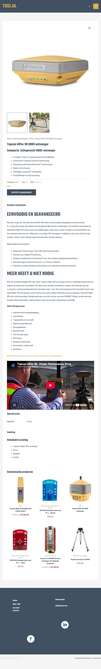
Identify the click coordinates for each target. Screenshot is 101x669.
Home (9, 139)
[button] (89, 6)
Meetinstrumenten (20, 139)
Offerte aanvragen (21, 192)
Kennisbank (60, 599)
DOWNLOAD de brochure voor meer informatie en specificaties (34, 355)
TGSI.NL (9, 6)
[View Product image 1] (17, 123)
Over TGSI (16, 604)
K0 (27, 182)
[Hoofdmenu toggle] (96, 6)
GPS (31, 139)
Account (16, 607)
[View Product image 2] (39, 123)
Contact (16, 610)
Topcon (38, 182)
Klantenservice (61, 605)
